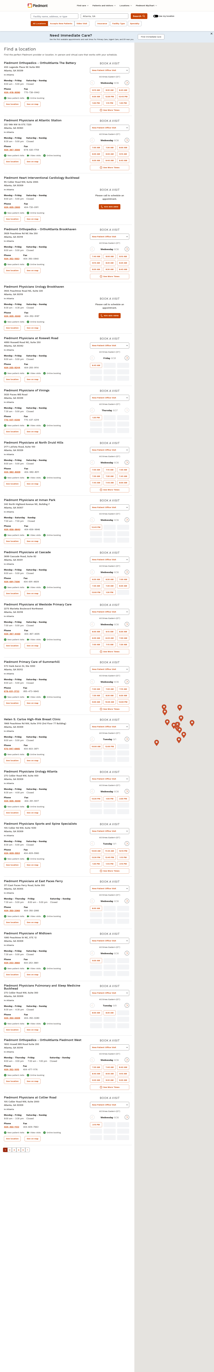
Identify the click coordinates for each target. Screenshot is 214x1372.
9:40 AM (110, 160)
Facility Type (118, 23)
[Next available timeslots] (127, 83)
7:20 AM (96, 1067)
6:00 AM (96, 631)
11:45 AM (109, 851)
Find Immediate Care (151, 37)
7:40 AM (96, 256)
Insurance (102, 23)
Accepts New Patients (61, 23)
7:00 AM (96, 147)
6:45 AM (96, 365)
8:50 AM (110, 1073)
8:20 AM (110, 263)
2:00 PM (123, 799)
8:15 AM (96, 90)
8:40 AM (123, 1067)
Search (137, 16)
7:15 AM (109, 470)
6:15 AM (109, 631)
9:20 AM (96, 1080)
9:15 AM (123, 154)
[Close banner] (211, 33)
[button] (173, 726)
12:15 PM (123, 851)
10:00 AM (96, 746)
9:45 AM (123, 160)
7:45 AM (123, 476)
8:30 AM (110, 90)
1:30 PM (123, 103)
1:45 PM (109, 864)
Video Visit (82, 23)
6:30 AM (96, 579)
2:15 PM (123, 864)
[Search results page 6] (27, 1150)
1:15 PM (109, 103)
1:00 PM (96, 103)
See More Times (111, 110)
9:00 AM (110, 154)
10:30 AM (109, 702)
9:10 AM (123, 1073)
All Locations (39, 23)
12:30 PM (109, 96)
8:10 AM (123, 256)
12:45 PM (123, 96)
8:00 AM (123, 147)
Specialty (134, 23)
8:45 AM (123, 90)
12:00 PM (96, 592)
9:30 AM (96, 96)
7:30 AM (110, 147)
